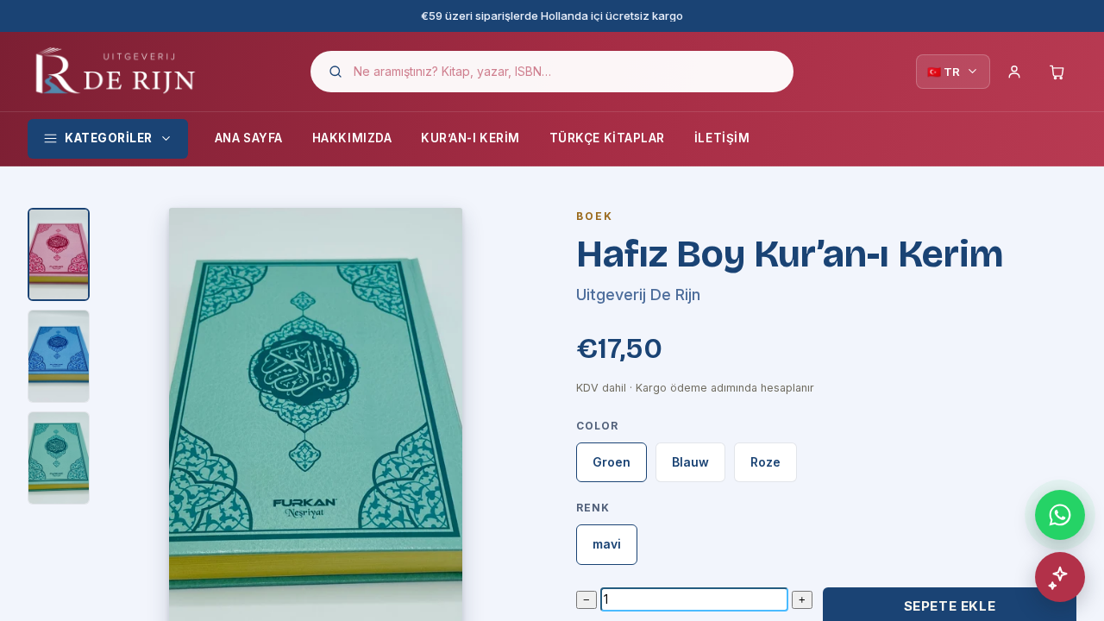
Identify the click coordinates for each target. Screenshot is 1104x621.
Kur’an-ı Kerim (470, 138)
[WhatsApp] (1060, 515)
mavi (607, 543)
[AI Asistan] (1060, 577)
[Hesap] (1014, 72)
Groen (611, 462)
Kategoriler (109, 138)
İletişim (722, 138)
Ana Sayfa (249, 138)
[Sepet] (1057, 72)
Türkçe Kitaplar (607, 138)
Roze (765, 462)
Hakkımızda (352, 138)
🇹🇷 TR (943, 71)
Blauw (690, 462)
